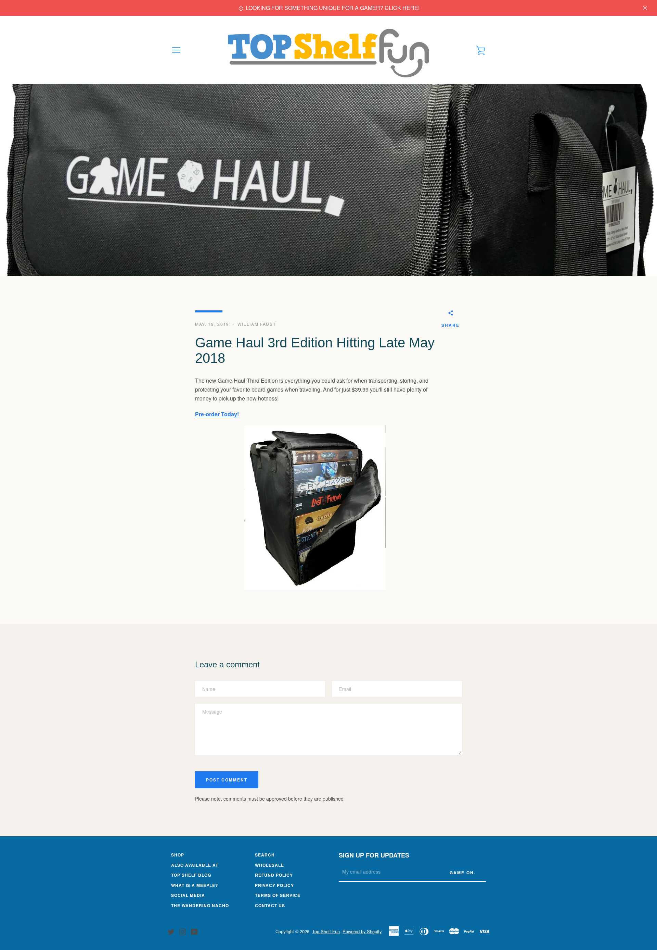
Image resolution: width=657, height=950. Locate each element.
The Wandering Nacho (200, 905)
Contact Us (270, 905)
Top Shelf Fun (326, 931)
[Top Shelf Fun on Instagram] (182, 931)
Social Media (188, 895)
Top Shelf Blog (191, 875)
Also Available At (194, 865)
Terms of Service (277, 895)
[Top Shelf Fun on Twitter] (171, 931)
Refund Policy (274, 875)
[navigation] (176, 50)
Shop (177, 855)
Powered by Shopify (362, 931)
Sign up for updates (374, 855)
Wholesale (269, 865)
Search (265, 855)
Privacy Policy (274, 885)
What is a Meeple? (194, 885)
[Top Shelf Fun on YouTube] (194, 931)
